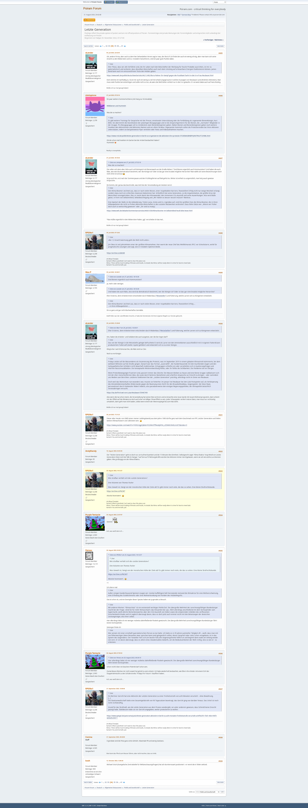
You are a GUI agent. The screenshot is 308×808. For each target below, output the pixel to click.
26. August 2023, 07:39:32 (114, 653)
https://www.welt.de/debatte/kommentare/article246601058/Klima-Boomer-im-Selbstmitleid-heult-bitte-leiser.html (149, 211)
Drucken (220, 46)
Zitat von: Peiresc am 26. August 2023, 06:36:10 (125, 658)
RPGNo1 (89, 232)
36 (118, 46)
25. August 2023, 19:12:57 (114, 470)
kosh (87, 760)
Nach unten (88, 46)
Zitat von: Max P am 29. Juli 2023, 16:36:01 (124, 328)
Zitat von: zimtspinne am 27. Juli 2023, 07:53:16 (125, 162)
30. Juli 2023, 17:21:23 (113, 414)
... (105, 46)
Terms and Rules (211, 805)
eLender (89, 52)
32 (107, 46)
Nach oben (88, 782)
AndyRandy (90, 451)
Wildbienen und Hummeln (116, 106)
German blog (186, 15)
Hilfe (203, 805)
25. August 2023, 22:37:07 (114, 515)
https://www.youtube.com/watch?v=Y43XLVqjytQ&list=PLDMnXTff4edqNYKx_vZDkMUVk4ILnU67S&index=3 (147, 425)
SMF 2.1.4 (85, 805)
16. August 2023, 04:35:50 (114, 451)
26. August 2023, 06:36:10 (114, 550)
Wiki (178, 15)
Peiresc (88, 550)
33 (109, 46)
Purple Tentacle (92, 514)
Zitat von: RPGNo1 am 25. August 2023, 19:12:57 (126, 555)
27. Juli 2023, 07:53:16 (113, 95)
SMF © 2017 (92, 805)
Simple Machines (102, 805)
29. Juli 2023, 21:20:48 (113, 323)
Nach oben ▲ (222, 805)
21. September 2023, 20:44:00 (115, 737)
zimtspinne (90, 95)
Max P (88, 272)
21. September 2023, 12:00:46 (115, 688)
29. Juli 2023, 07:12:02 (113, 232)
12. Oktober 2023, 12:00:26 (114, 761)
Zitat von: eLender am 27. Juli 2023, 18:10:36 (124, 277)
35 (115, 46)
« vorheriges (208, 40)
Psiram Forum (92, 8)
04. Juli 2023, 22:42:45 (113, 53)
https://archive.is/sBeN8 (116, 253)
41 (122, 46)
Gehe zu (191, 792)
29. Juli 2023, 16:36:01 (113, 272)
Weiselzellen (161, 296)
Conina (88, 737)
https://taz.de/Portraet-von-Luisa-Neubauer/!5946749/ (127, 393)
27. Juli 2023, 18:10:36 (113, 158)
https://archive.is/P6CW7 (116, 491)
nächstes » (219, 40)
